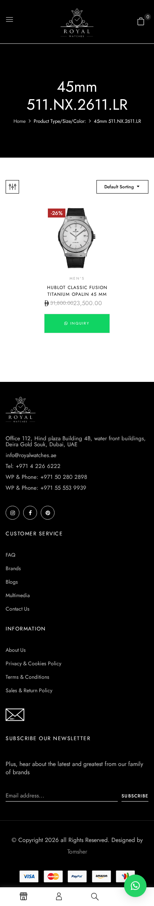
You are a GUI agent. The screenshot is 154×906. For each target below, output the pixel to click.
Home (19, 121)
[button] (141, 21)
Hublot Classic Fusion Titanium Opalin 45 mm (77, 291)
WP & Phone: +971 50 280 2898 (46, 477)
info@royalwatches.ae (31, 455)
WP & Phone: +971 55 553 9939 (46, 488)
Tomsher (77, 851)
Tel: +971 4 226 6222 (33, 466)
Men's (77, 278)
